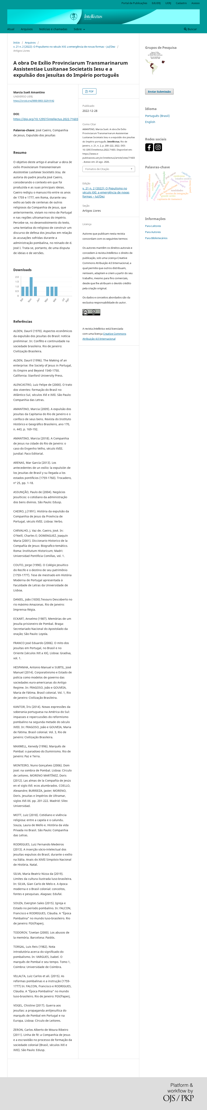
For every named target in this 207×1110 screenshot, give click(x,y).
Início (16, 42)
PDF (91, 91)
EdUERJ (156, 3)
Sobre (78, 29)
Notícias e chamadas (53, 29)
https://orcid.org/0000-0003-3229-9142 (33, 100)
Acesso (195, 3)
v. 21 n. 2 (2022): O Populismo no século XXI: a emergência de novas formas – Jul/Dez (64, 46)
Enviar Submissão (159, 91)
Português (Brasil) (157, 116)
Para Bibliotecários (156, 238)
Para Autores (153, 232)
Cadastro (181, 3)
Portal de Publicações (134, 3)
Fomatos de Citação (97, 169)
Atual (10, 29)
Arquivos (27, 29)
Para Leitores (153, 226)
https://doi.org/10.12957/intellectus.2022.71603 (45, 119)
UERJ (168, 3)
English (150, 122)
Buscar (192, 29)
